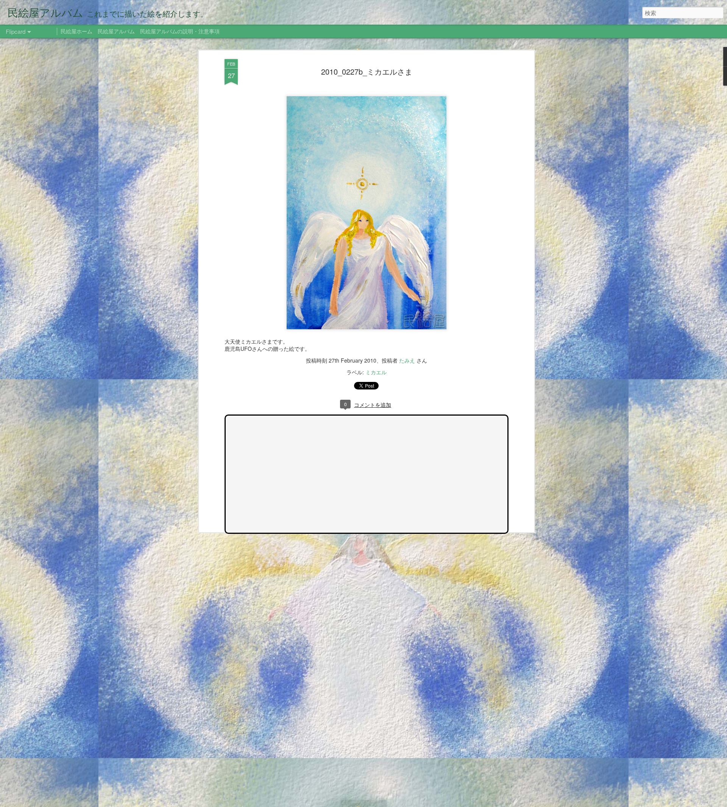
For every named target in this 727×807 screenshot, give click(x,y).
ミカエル (376, 372)
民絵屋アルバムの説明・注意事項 (180, 31)
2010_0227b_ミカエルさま (366, 71)
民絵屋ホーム (76, 31)
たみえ (407, 360)
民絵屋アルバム (116, 31)
